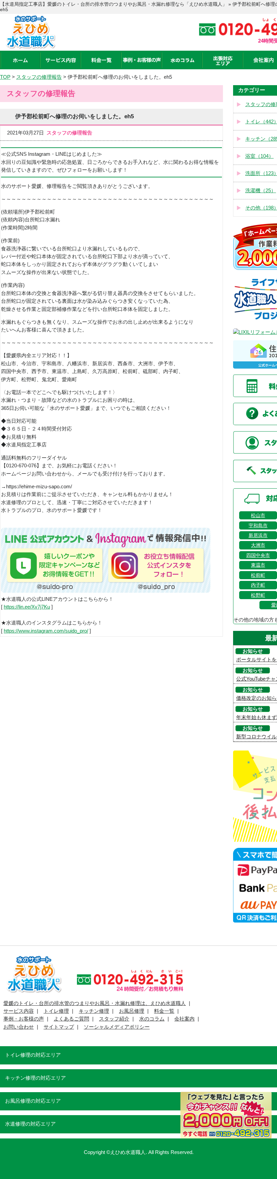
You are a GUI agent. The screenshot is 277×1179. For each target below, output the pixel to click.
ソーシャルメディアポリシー (117, 1027)
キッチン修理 (94, 1011)
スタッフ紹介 (114, 1019)
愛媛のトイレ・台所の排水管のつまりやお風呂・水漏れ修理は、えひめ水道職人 (94, 1003)
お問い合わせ (18, 1027)
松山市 (258, 515)
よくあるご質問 (71, 1019)
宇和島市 (258, 525)
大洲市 (258, 545)
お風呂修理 (131, 1011)
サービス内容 (18, 1011)
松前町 (258, 575)
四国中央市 (258, 555)
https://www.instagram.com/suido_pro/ (46, 631)
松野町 (258, 595)
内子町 (258, 585)
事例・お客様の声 (23, 1019)
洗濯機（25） (260, 190)
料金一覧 (164, 1011)
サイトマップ (59, 1027)
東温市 (258, 565)
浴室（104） (259, 156)
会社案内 (184, 1019)
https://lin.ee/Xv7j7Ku (27, 607)
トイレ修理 (56, 1011)
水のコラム (152, 1019)
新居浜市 (258, 535)
